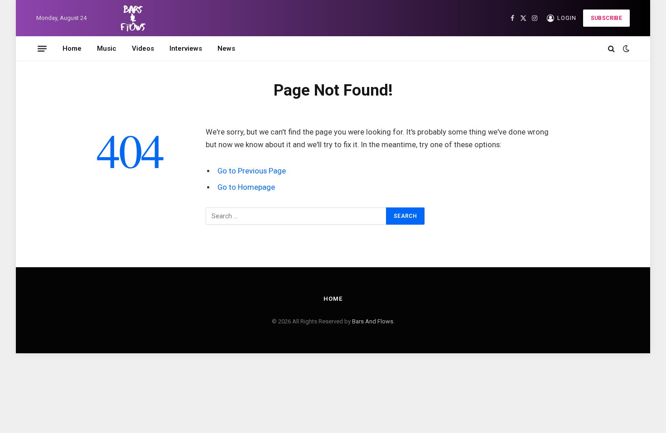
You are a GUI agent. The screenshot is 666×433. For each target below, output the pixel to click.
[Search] (611, 48)
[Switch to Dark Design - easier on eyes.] (625, 48)
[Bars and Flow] (132, 18)
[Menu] (42, 48)
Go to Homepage (246, 187)
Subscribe (606, 18)
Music (106, 48)
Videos (143, 48)
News (226, 48)
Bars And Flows (372, 321)
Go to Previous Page (251, 171)
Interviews (185, 48)
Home (72, 48)
